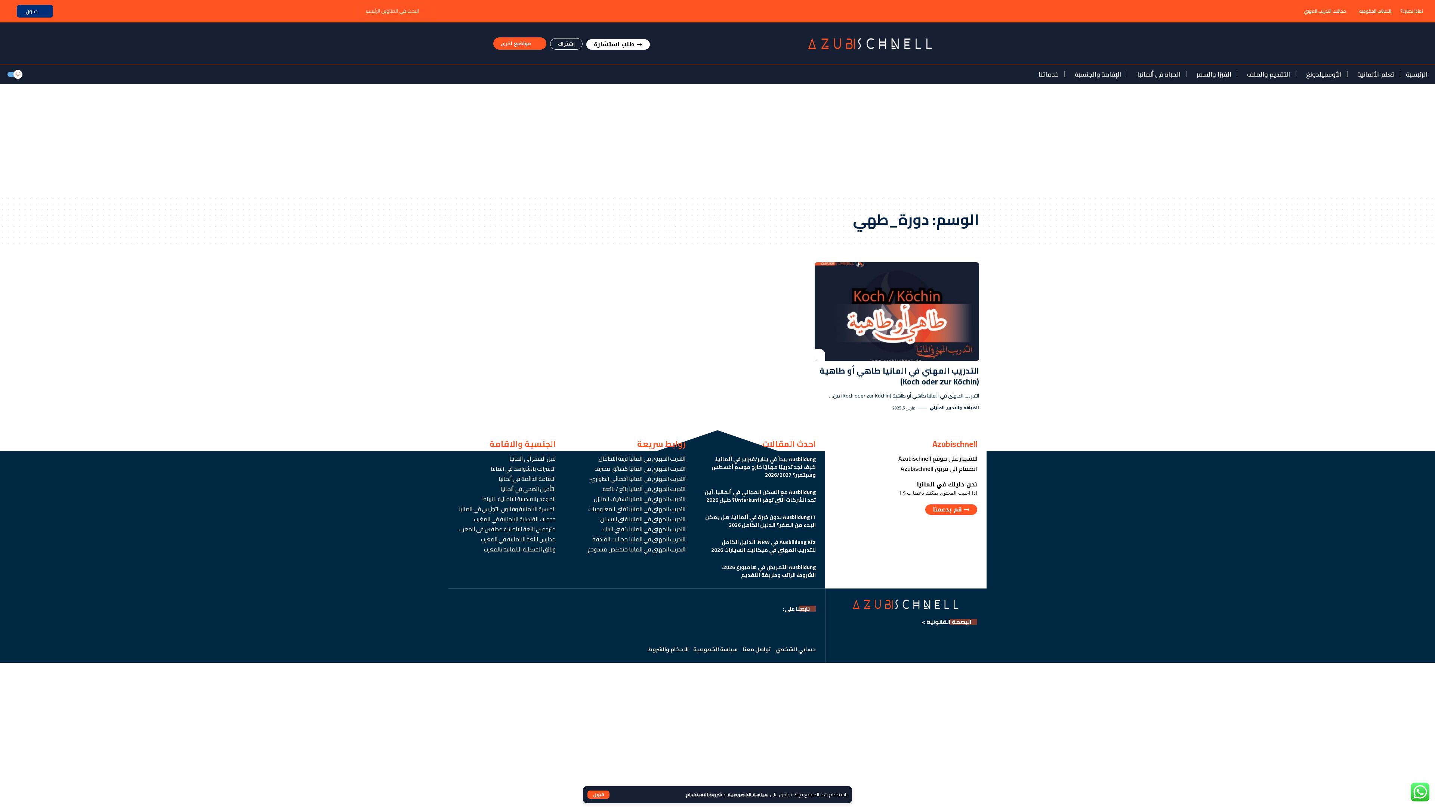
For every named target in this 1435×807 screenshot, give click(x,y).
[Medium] (713, 628)
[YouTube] (777, 628)
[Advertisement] (717, 139)
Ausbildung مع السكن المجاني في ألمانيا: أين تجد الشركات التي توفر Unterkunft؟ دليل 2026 (760, 496)
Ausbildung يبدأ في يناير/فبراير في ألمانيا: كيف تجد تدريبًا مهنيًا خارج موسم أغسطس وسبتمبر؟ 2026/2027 (764, 467)
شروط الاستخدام (704, 794)
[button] (598, 795)
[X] (793, 628)
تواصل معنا (757, 649)
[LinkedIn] (729, 628)
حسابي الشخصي (795, 649)
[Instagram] (761, 628)
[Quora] (681, 628)
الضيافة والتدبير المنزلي (954, 408)
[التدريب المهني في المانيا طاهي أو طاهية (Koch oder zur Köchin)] (897, 311)
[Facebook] (809, 628)
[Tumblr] (697, 628)
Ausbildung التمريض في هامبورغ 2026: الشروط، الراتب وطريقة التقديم (769, 571)
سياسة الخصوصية (748, 794)
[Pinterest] (745, 628)
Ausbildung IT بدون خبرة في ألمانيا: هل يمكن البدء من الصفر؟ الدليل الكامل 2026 (760, 521)
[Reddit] (665, 628)
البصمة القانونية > (947, 622)
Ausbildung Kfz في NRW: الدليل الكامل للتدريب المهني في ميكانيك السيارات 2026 (763, 546)
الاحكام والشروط (668, 649)
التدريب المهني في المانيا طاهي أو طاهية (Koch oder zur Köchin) (899, 376)
